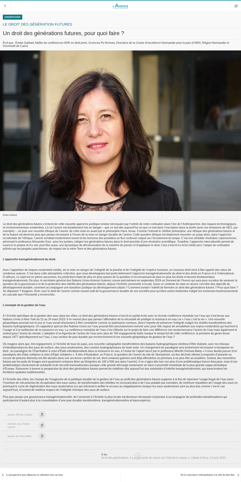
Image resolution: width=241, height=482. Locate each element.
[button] (5, 6)
